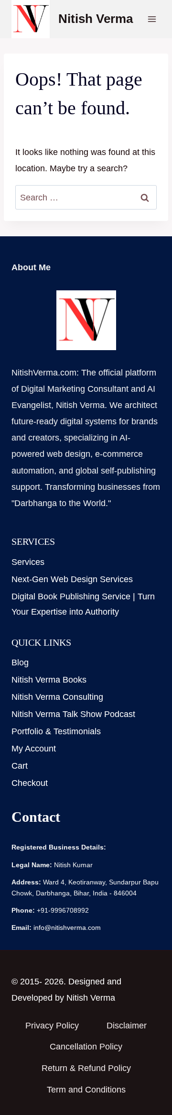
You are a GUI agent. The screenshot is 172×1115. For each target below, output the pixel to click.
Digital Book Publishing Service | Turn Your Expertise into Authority (83, 604)
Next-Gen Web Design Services (72, 579)
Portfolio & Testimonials (56, 731)
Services (27, 562)
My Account (33, 748)
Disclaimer (127, 1025)
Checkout (30, 783)
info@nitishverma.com (67, 927)
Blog (20, 662)
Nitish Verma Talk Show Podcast (73, 714)
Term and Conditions (86, 1089)
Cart (19, 766)
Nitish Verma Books (48, 679)
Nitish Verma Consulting (57, 697)
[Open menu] (152, 18)
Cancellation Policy (86, 1046)
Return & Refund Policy (86, 1068)
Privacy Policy (52, 1025)
